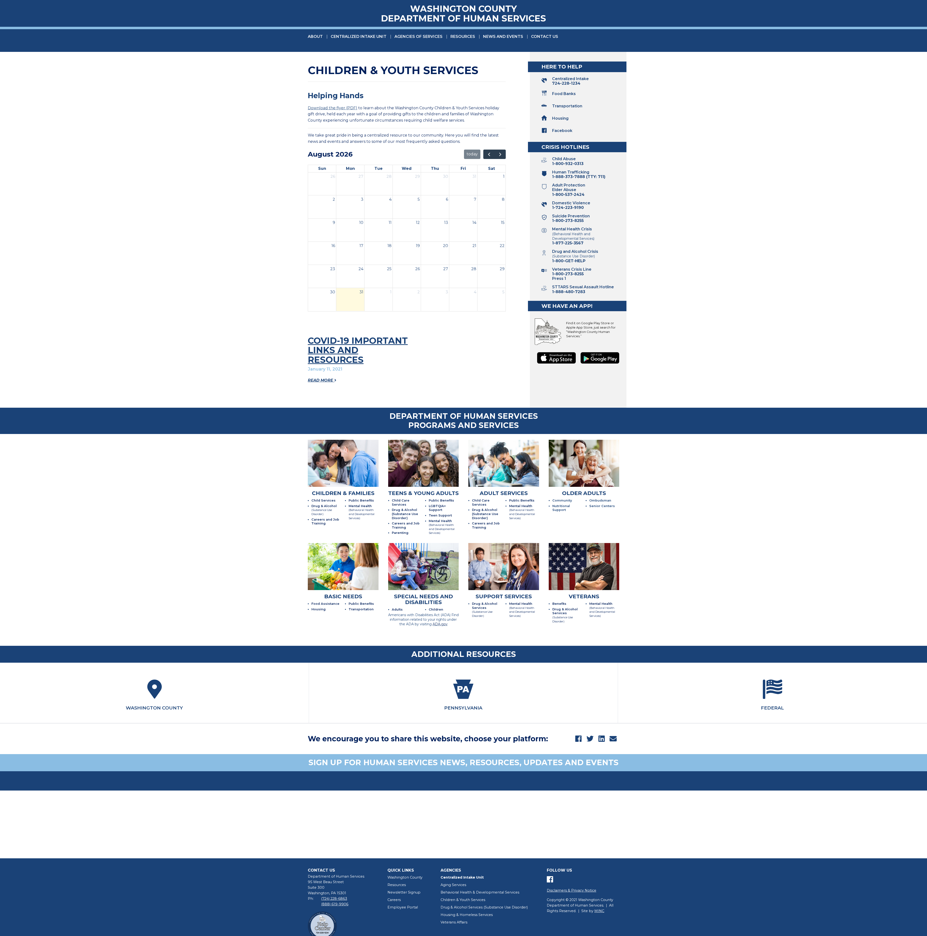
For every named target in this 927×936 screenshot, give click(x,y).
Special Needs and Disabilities (423, 599)
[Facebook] (578, 738)
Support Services (504, 596)
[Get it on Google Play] (600, 358)
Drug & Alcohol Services (484, 610)
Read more (321, 380)
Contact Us (544, 36)
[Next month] (500, 154)
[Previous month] (489, 154)
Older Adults (584, 493)
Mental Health (361, 512)
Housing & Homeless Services (467, 915)
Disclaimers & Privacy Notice (571, 890)
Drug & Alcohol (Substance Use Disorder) (405, 514)
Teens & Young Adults (423, 493)
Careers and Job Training (325, 521)
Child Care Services (400, 502)
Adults (397, 609)
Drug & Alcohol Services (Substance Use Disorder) (484, 907)
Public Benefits (361, 500)
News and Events (503, 36)
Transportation (361, 609)
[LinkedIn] (601, 738)
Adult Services (504, 493)
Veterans (584, 596)
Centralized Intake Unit (358, 36)
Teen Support (440, 515)
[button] (578, 94)
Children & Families (343, 493)
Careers (394, 900)
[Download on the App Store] (556, 358)
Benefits (559, 604)
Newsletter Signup (404, 892)
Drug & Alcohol (324, 510)
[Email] (613, 738)
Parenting (400, 533)
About (315, 36)
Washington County (404, 877)
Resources (462, 36)
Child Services (323, 500)
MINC (599, 911)
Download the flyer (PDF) (332, 108)
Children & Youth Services (463, 900)
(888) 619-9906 (334, 904)
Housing (318, 609)
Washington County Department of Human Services (463, 13)
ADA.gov (440, 624)
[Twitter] (590, 738)
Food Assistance (325, 604)
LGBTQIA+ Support (437, 508)
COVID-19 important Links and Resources (358, 350)
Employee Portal (402, 907)
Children (436, 609)
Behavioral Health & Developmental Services (480, 892)
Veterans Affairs (454, 922)
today (472, 154)
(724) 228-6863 (334, 898)
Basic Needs (343, 596)
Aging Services (453, 885)
